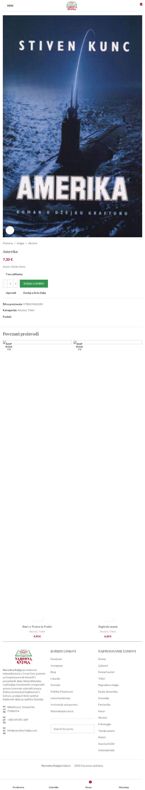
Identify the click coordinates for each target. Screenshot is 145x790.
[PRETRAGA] (90, 728)
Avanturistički (106, 743)
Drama (102, 659)
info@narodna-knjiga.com (22, 730)
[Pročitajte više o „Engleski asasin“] (104, 618)
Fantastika (104, 704)
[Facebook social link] (14, 316)
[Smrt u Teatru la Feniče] (37, 481)
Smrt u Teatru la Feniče (37, 626)
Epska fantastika (108, 691)
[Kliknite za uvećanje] (10, 230)
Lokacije (55, 678)
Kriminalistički (106, 750)
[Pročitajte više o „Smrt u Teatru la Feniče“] (34, 618)
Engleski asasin (107, 626)
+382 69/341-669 (17, 719)
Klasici (102, 737)
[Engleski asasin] (107, 481)
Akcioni (32, 243)
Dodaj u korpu (34, 283)
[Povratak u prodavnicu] (135, 243)
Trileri (31, 310)
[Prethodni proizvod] (131, 243)
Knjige (20, 243)
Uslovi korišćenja (60, 698)
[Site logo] (72, 5)
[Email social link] (18, 316)
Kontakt (55, 685)
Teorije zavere (106, 730)
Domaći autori (106, 672)
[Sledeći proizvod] (140, 243)
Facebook (56, 659)
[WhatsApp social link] (23, 316)
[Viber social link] (27, 316)
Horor (101, 711)
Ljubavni (103, 665)
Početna (8, 243)
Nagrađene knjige (108, 685)
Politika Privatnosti (62, 691)
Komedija (103, 698)
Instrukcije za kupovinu (64, 704)
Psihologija (104, 724)
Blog (53, 672)
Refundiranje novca (62, 711)
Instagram (57, 665)
